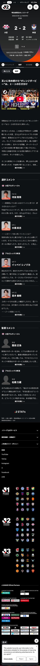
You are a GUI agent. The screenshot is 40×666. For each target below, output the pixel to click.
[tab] (9, 64)
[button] (30, 7)
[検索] (36, 7)
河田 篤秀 (11, 37)
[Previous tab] (3, 64)
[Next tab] (36, 64)
